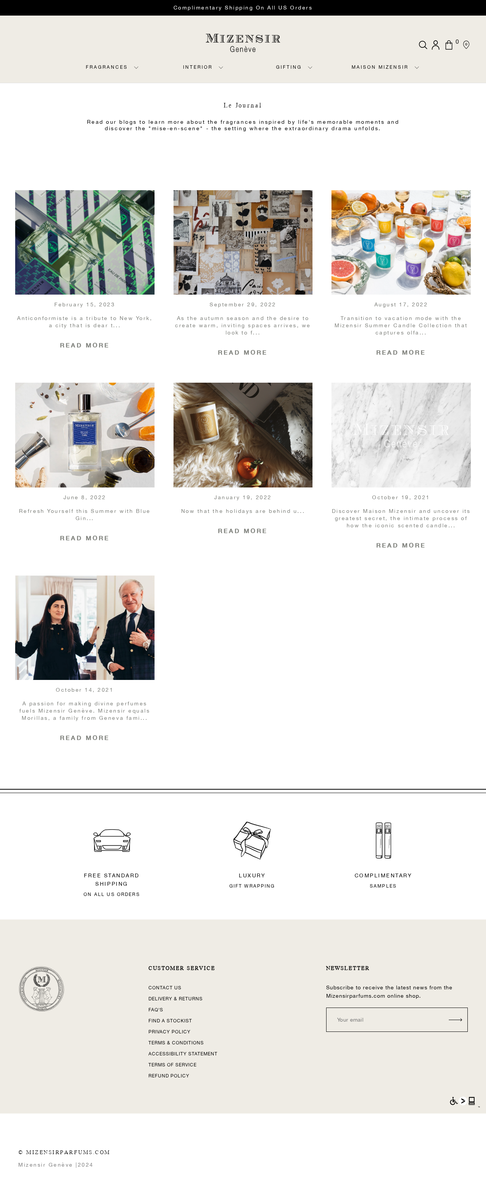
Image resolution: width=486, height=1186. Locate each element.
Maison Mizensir (380, 67)
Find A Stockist (170, 1021)
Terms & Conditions (176, 1043)
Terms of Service (172, 1065)
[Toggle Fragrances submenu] (136, 73)
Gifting (289, 67)
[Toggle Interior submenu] (221, 73)
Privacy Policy (169, 1032)
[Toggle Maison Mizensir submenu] (417, 73)
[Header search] (423, 45)
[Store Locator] (466, 45)
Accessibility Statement (183, 1054)
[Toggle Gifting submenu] (310, 73)
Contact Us (164, 987)
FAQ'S (155, 1010)
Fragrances (107, 67)
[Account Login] (436, 45)
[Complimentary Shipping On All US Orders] (243, 7)
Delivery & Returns (175, 998)
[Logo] (243, 43)
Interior (198, 67)
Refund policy (168, 1076)
